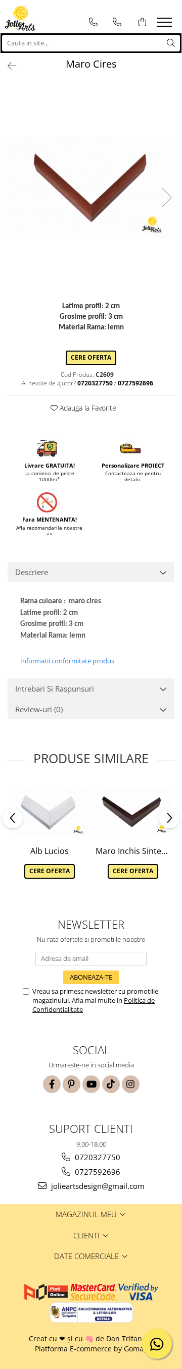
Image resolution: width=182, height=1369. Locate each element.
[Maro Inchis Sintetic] (132, 812)
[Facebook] (52, 1084)
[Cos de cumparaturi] (142, 22)
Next (166, 197)
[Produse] (165, 25)
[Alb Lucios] (49, 811)
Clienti (87, 1235)
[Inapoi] (7, 66)
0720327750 (96, 1157)
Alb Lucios (49, 851)
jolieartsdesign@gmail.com (97, 1186)
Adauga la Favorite (87, 408)
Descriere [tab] (31, 572)
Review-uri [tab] (39, 709)
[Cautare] (171, 43)
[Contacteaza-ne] (93, 22)
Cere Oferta (91, 357)
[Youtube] (91, 1084)
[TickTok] (111, 1084)
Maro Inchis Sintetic (133, 851)
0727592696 (96, 1172)
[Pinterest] (71, 1084)
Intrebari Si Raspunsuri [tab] (54, 688)
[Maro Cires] (91, 187)
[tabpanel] (91, 187)
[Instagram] (131, 1084)
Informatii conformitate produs (67, 660)
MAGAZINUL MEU (87, 1214)
